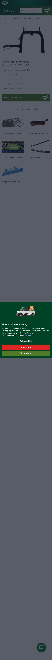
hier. (29, 336)
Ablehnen (26, 347)
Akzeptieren (26, 353)
